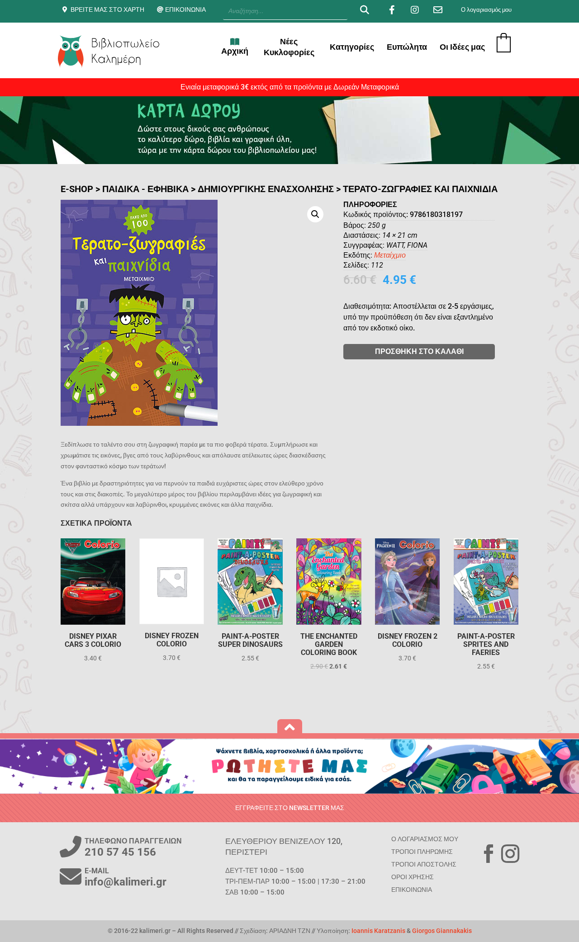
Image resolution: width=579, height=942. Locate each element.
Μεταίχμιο (390, 255)
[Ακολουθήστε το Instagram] (510, 854)
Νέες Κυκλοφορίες (289, 47)
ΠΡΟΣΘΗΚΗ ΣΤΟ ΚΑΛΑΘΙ (419, 351)
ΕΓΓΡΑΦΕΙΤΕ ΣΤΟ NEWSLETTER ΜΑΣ (289, 807)
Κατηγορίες (352, 47)
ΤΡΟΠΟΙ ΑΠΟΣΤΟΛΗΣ (423, 864)
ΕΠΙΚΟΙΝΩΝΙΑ (185, 9)
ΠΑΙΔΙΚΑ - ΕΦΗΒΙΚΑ (145, 189)
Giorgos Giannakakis (442, 930)
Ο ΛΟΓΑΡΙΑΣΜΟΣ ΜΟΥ (424, 839)
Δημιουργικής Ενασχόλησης (266, 189)
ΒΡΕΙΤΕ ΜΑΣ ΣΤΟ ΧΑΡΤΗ (107, 9)
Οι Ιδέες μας (462, 47)
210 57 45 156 (120, 852)
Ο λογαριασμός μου (486, 9)
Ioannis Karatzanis (378, 930)
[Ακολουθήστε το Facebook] (488, 854)
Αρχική (234, 51)
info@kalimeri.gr (125, 882)
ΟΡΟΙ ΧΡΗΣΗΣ (412, 877)
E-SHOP (77, 189)
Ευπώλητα (407, 47)
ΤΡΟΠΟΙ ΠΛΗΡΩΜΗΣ (422, 851)
